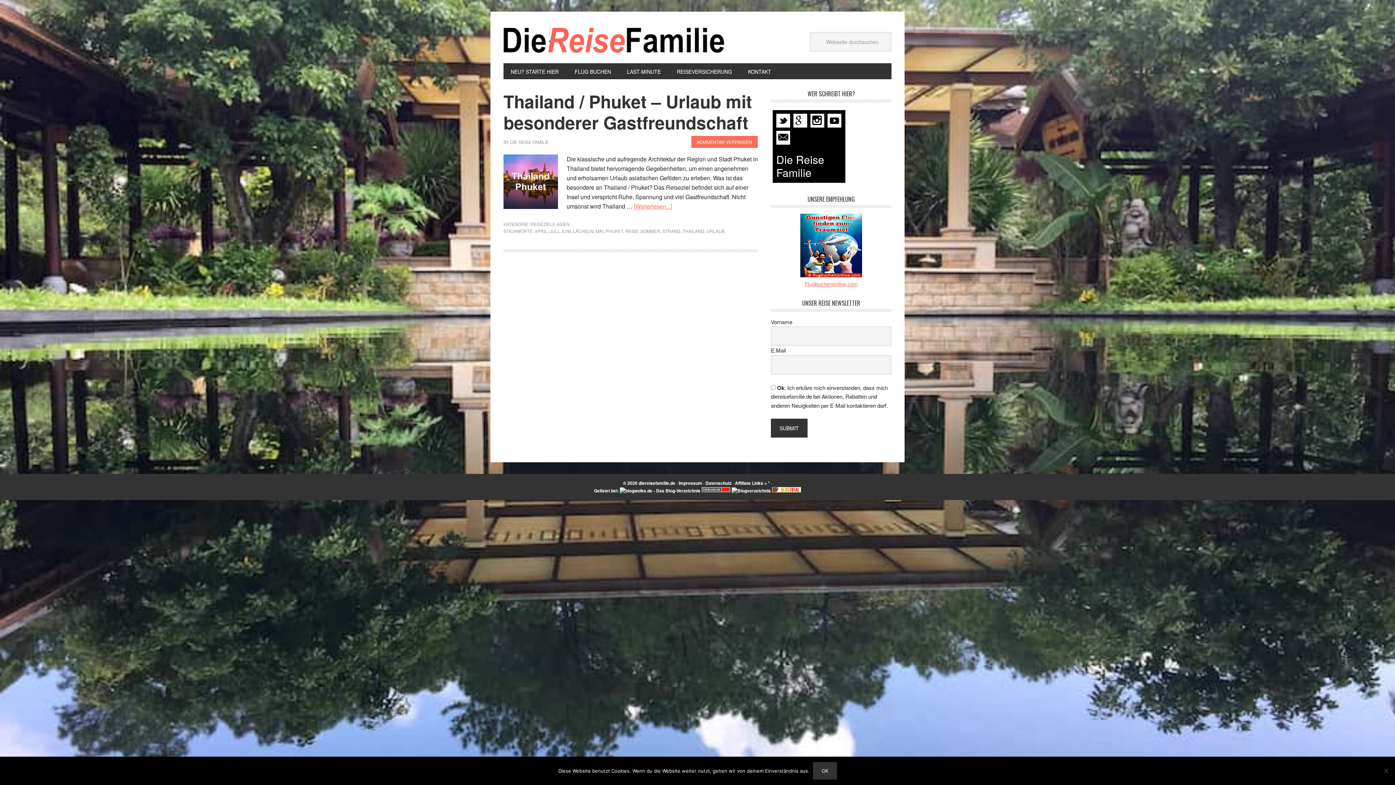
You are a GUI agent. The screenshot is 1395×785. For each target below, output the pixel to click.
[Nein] (1386, 770)
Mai (599, 231)
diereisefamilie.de (657, 483)
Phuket (614, 231)
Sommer (650, 231)
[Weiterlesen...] (653, 206)
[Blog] (752, 490)
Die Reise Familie (614, 40)
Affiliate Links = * (752, 483)
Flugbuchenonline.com (831, 283)
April (541, 231)
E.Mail (778, 350)
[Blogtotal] (786, 490)
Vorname (781, 322)
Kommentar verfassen (724, 142)
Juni (566, 231)
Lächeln (583, 231)
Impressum (690, 483)
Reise (631, 231)
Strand (671, 231)
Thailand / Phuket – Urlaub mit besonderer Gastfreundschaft (628, 112)
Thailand (693, 231)
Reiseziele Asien (550, 224)
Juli (554, 231)
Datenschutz (718, 483)
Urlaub (716, 231)
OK (825, 771)
